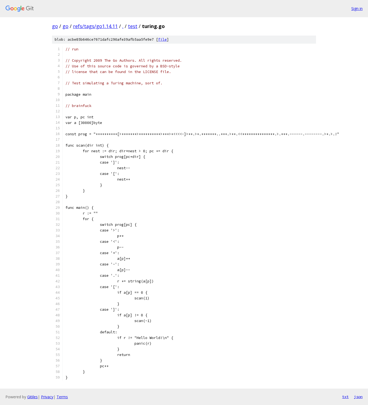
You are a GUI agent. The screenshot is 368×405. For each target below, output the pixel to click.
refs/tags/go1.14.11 (95, 26)
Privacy (47, 396)
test (132, 26)
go (55, 26)
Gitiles (32, 396)
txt (345, 396)
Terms (62, 396)
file (162, 39)
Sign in (357, 8)
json (358, 396)
